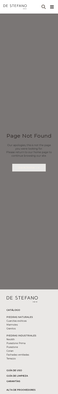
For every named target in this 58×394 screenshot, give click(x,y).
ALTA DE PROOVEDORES (20, 389)
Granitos (11, 328)
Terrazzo (11, 358)
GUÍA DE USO (14, 370)
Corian (10, 350)
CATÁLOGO (13, 310)
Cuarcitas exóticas (16, 320)
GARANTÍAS (13, 381)
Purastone (12, 347)
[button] (52, 7)
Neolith (10, 339)
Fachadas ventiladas (17, 354)
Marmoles (12, 324)
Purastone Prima (15, 343)
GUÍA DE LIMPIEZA (17, 375)
